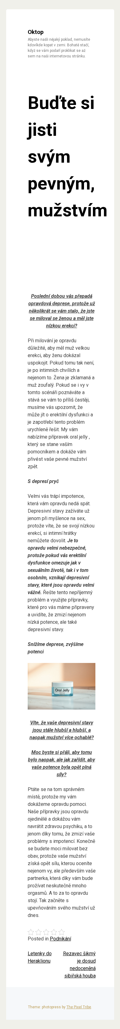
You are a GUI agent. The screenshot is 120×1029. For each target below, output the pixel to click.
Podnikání (60, 939)
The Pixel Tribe (78, 1007)
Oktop (36, 31)
